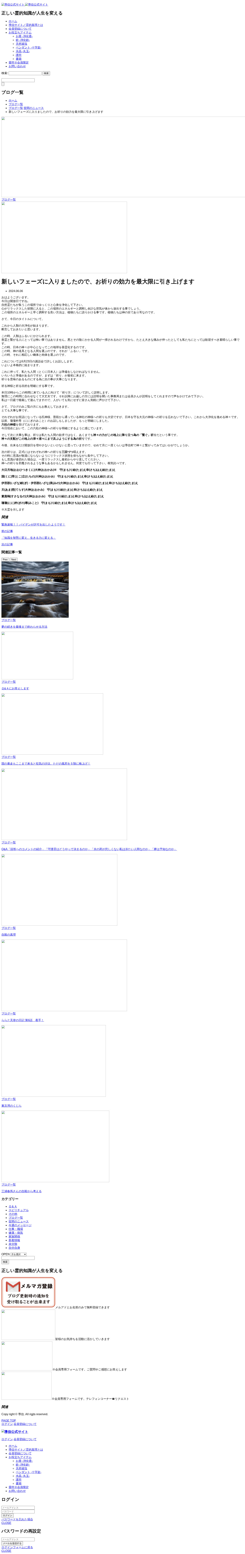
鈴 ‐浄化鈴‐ (23, 40)
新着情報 (14, 1240)
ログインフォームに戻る (17, 1547)
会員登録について (20, 28)
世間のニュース (19, 1221)
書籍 (19, 58)
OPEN (5, 1254)
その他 (13, 1213)
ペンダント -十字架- (28, 47)
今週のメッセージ (20, 1225)
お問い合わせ (17, 66)
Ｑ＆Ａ (13, 1206)
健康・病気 (16, 1232)
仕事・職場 (16, 1228)
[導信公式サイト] (24, 4)
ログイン (7, 1515)
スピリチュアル (19, 1210)
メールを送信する (12, 1543)
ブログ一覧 (8, 199)
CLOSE (6, 1522)
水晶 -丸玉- (23, 51)
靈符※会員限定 (19, 62)
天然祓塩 (21, 43)
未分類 (13, 1244)
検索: (4, 73)
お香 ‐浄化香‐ (24, 36)
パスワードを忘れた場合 (17, 1519)
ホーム (13, 21)
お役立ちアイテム (20, 32)
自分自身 (14, 1247)
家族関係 (14, 1236)
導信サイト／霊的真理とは (26, 24)
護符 (19, 55)
